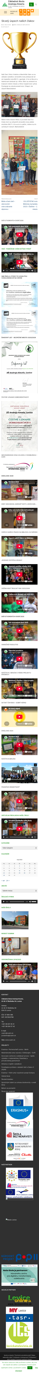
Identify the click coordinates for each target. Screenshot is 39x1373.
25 (19, 873)
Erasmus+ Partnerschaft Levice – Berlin (14, 1049)
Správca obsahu (9, 1355)
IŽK (31, 5)
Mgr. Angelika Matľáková (21, 24)
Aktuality (6, 27)
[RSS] (24, 14)
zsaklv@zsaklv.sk (7, 1033)
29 (4, 875)
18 (19, 870)
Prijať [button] (29, 1367)
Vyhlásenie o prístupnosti (20, 1357)
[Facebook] (20, 10)
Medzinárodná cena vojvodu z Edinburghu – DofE (18, 1053)
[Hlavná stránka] (28, 14)
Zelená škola (5, 1076)
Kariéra (13, 1359)
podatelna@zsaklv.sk (8, 1035)
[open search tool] (36, 4)
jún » (8, 880)
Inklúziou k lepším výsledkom (11, 1064)
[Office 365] (21, 14)
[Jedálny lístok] (32, 10)
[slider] (34, 901)
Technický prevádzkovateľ (23, 1355)
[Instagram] (24, 10)
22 (4, 873)
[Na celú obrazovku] (35, 271)
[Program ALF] (28, 10)
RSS (8, 1359)
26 (24, 873)
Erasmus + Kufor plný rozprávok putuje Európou (18, 1073)
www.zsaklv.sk (10, 1040)
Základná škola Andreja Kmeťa (16, 2)
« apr (3, 880)
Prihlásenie (32, 1357)
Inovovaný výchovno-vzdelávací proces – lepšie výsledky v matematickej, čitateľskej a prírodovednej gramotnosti (17, 1058)
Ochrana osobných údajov (24, 1359)
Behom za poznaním (8, 1088)
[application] (19, 262)
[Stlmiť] (32, 271)
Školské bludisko (7, 1079)
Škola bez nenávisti (8, 1091)
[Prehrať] (4, 271)
